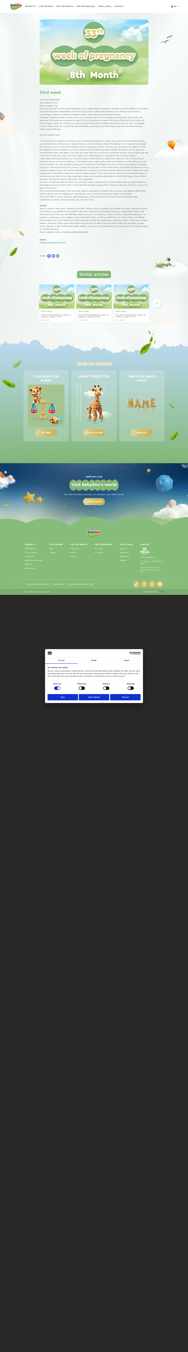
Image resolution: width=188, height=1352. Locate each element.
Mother (73, 552)
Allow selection (94, 697)
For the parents (78, 544)
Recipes (123, 560)
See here (46, 433)
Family (73, 556)
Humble (161, 592)
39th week (83, 311)
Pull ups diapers (31, 552)
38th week (120, 311)
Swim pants (29, 556)
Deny (63, 697)
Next (157, 303)
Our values (99, 552)
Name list (142, 433)
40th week (46, 311)
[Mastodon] (53, 256)
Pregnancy (74, 548)
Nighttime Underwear (33, 560)
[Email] (57, 256)
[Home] (15, 6)
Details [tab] (94, 660)
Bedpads (28, 564)
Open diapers (30, 548)
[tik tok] (136, 584)
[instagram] (152, 584)
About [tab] (126, 660)
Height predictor (94, 376)
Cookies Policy (59, 584)
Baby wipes (29, 568)
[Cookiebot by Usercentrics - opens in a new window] (131, 653)
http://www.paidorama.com (53, 243)
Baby (52, 548)
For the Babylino (104, 544)
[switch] (82, 688)
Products (30, 6)
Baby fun (123, 548)
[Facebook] (49, 256)
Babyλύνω (124, 552)
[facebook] (144, 584)
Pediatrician (124, 556)
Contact (119, 6)
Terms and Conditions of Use (38, 584)
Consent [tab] (61, 660)
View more (45, 320)
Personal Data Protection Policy (81, 584)
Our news (98, 548)
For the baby (56, 544)
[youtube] (159, 584)
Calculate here (94, 433)
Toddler (53, 552)
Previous (30, 303)
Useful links (126, 544)
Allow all (125, 697)
